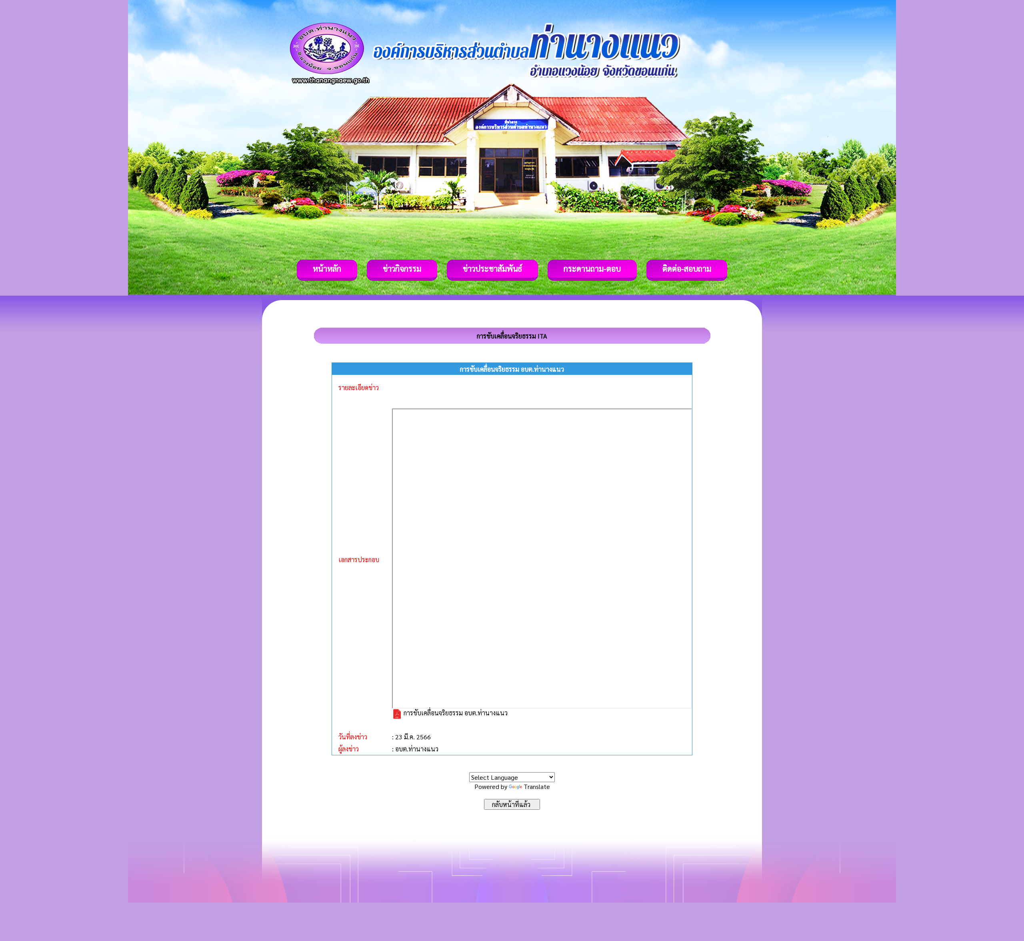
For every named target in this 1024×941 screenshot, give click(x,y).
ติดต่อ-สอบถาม (686, 268)
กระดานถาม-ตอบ (592, 268)
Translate (537, 786)
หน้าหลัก (327, 268)
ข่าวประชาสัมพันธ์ (492, 268)
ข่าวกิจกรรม (402, 268)
